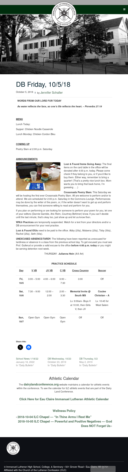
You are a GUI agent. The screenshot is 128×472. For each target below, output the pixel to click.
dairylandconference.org (41, 384)
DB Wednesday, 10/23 (59, 358)
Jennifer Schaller (51, 92)
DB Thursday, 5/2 (88, 358)
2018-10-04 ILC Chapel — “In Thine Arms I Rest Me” (55, 417)
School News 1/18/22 (27, 358)
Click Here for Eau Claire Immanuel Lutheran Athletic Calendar (64, 399)
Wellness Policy (64, 410)
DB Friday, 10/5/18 (43, 84)
